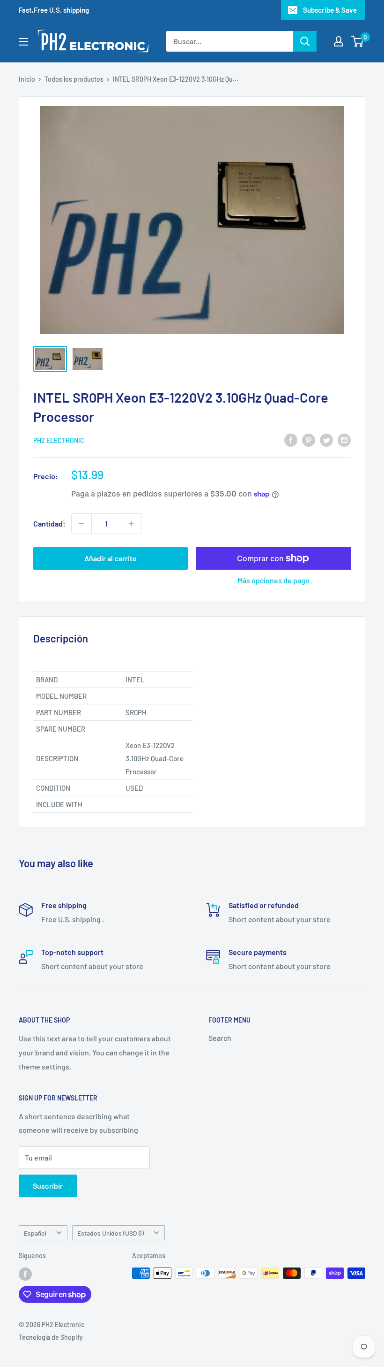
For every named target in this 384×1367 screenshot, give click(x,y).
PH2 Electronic (58, 440)
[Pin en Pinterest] (308, 439)
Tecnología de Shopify (51, 1337)
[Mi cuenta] (338, 41)
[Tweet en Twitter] (326, 439)
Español (35, 1233)
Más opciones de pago (273, 580)
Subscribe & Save (330, 10)
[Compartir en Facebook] (290, 439)
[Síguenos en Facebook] (25, 1274)
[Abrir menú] (23, 42)
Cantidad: (49, 523)
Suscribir (48, 1185)
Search (219, 1037)
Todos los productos (73, 79)
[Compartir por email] (344, 439)
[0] (357, 41)
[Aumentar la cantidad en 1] (131, 524)
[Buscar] (305, 41)
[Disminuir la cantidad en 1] (81, 524)
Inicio (27, 79)
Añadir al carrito (110, 558)
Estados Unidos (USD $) (110, 1233)
